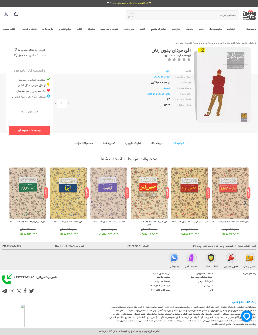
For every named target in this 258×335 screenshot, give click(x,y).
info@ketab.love (11, 246)
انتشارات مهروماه (162, 281)
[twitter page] (31, 291)
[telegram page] (4, 291)
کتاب (79, 29)
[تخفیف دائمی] (191, 258)
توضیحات (178, 143)
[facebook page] (24, 291)
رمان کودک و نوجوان (158, 94)
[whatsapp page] (18, 291)
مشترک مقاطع (158, 29)
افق (168, 71)
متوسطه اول (215, 29)
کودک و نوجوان (29, 29)
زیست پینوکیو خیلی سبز (202, 277)
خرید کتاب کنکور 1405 (160, 285)
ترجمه (166, 88)
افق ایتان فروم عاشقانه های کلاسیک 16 (28, 221)
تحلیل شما (109, 143)
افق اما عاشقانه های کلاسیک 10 (68, 221)
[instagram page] (11, 291)
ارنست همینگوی (173, 55)
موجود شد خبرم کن (29, 130)
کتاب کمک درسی (205, 281)
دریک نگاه (156, 143)
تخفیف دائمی (191, 266)
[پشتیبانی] (174, 258)
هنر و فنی (129, 29)
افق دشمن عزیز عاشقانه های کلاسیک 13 (189, 221)
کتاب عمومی (8, 29)
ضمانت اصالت (211, 266)
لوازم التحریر (64, 29)
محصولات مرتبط (83, 143)
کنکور (142, 29)
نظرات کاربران (133, 143)
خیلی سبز (208, 285)
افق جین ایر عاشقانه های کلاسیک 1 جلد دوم (149, 223)
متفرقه (91, 29)
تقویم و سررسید (109, 29)
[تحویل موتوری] (231, 258)
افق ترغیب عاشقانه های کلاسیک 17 (109, 221)
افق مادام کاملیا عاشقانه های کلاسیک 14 (230, 221)
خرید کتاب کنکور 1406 (160, 290)
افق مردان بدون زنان (183, 43)
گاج (211, 290)
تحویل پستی (249, 266)
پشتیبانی (174, 266)
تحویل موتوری (231, 266)
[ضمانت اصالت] (211, 258)
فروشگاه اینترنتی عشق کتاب (243, 43)
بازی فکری (47, 29)
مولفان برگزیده (163, 277)
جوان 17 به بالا (162, 77)
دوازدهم (176, 29)
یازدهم (189, 29)
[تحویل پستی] (250, 258)
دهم (201, 29)
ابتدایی (231, 29)
